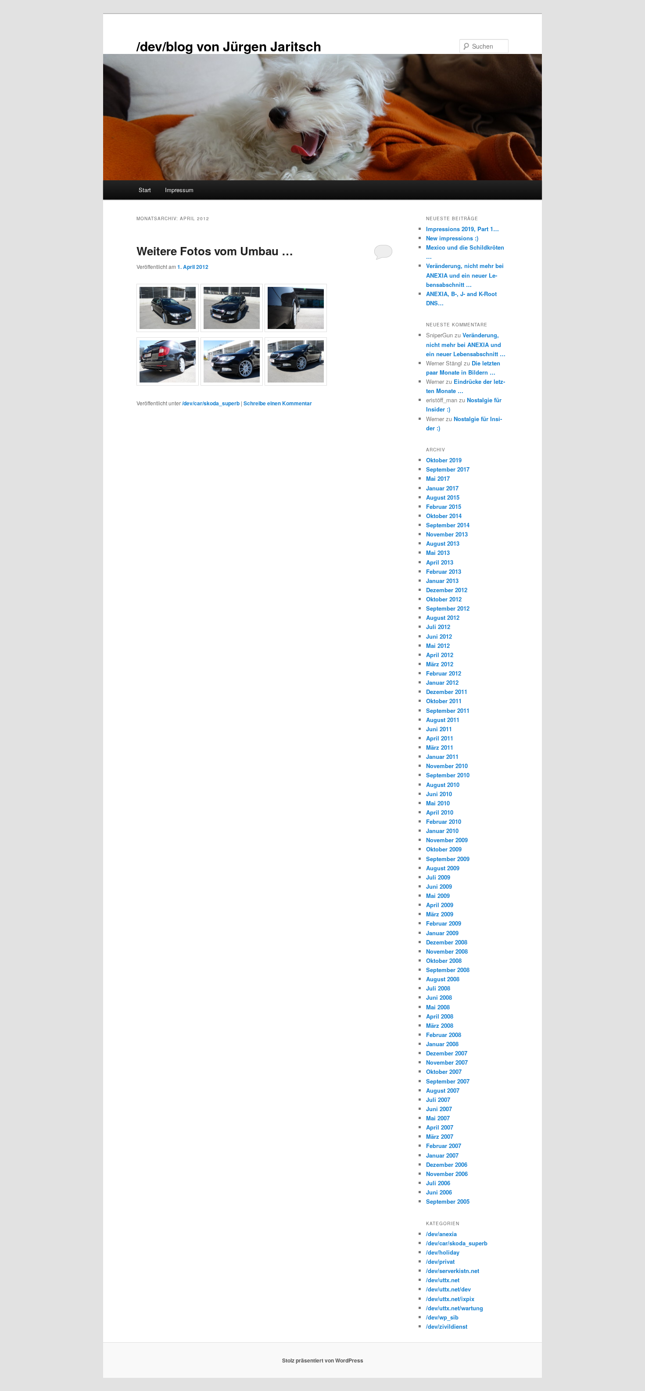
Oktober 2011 (444, 701)
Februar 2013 (443, 571)
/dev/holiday (442, 1252)
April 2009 (439, 905)
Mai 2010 (438, 803)
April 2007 (439, 1127)
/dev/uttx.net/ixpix (450, 1298)
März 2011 (439, 747)
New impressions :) (452, 238)
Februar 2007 (443, 1145)
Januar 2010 (442, 830)
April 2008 (439, 1016)
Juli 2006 (438, 1183)
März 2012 (439, 664)
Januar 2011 (442, 756)
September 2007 (447, 1081)
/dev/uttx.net (442, 1280)
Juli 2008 (438, 988)
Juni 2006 (439, 1192)
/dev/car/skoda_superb (211, 403)
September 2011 (447, 710)
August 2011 (442, 719)
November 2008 (447, 951)
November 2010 (447, 766)
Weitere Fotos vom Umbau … (214, 251)
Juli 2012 (438, 626)
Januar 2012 (442, 682)
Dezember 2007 (446, 1053)
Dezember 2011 (446, 691)
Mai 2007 (438, 1118)
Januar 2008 (442, 1044)
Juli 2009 (438, 877)
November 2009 (447, 840)
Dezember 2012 (446, 590)
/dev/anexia (441, 1234)
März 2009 (439, 914)
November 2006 (447, 1173)
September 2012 (447, 608)
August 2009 (442, 868)
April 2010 (439, 812)
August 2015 (442, 497)
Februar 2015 (443, 506)
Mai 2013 (438, 552)
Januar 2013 (442, 580)
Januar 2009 (442, 933)
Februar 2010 (443, 821)
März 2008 (439, 1025)
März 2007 (439, 1136)
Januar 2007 (442, 1155)
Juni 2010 (439, 794)
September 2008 (447, 969)
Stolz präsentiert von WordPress (322, 1360)
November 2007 (447, 1062)
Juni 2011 (439, 729)
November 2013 (447, 534)
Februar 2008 (443, 1034)
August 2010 (442, 784)
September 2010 (447, 775)
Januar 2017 (442, 488)
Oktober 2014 (444, 515)
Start (145, 190)
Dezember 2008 (446, 942)
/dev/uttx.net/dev (448, 1289)
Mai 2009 (438, 895)
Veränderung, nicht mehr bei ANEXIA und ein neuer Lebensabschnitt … (465, 274)
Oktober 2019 (444, 460)
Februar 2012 (443, 673)
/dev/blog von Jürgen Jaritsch (228, 45)
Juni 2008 (439, 997)
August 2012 (442, 617)
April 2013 (439, 562)
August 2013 (442, 543)
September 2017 (447, 469)
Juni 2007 (439, 1109)
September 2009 (447, 859)
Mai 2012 (438, 645)
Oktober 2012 (444, 599)
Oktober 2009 (444, 849)
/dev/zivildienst (446, 1326)
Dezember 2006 (446, 1164)
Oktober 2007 (444, 1071)
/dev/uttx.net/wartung (454, 1308)
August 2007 (442, 1090)
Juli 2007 (438, 1099)
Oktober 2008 (444, 960)
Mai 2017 (438, 478)
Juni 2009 (439, 886)
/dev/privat (440, 1261)
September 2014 (447, 525)
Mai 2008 (438, 1007)
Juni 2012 (439, 636)
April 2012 (439, 655)
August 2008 (442, 979)
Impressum (179, 190)
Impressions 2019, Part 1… (462, 229)
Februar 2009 (443, 923)
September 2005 (447, 1201)
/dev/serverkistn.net (452, 1270)
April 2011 (439, 738)
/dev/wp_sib (442, 1317)
